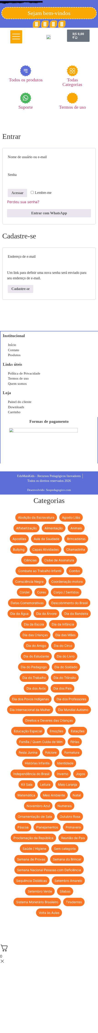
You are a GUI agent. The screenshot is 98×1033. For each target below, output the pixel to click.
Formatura (71, 752)
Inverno (62, 774)
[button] (16, 37)
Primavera (73, 827)
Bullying (19, 549)
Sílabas (65, 891)
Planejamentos (47, 827)
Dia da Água (19, 613)
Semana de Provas (31, 859)
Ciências (30, 560)
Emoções (56, 731)
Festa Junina (28, 752)
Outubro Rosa (70, 816)
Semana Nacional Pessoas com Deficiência (49, 870)
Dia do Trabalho (34, 678)
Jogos (80, 774)
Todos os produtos (26, 79)
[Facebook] (36, 24)
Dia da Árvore (46, 613)
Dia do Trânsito (65, 678)
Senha (22, 174)
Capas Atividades (45, 549)
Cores (41, 592)
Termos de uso (72, 107)
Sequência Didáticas (31, 881)
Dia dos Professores (71, 699)
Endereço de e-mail (31, 255)
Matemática (26, 795)
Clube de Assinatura (59, 560)
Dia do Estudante (36, 656)
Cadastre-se (20, 289)
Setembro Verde (40, 891)
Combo (74, 571)
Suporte (25, 107)
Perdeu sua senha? (23, 202)
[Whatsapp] (61, 24)
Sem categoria (65, 848)
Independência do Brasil (31, 774)
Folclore (51, 752)
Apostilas (19, 539)
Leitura (45, 784)
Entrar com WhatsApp (49, 213)
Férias (74, 742)
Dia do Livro (66, 656)
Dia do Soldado (65, 667)
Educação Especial (28, 731)
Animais (76, 528)
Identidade (65, 763)
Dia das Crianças (35, 635)
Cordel (24, 592)
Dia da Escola (34, 624)
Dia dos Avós (36, 688)
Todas (72, 82)
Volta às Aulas (49, 913)
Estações (77, 731)
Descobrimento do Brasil (69, 603)
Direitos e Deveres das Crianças (49, 720)
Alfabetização (26, 528)
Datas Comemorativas (27, 603)
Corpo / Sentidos (66, 592)
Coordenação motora (67, 581)
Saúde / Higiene (34, 848)
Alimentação (53, 528)
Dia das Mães (65, 635)
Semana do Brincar (67, 859)
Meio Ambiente (54, 795)
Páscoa (23, 827)
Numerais (64, 806)
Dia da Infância (63, 624)
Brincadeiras (76, 539)
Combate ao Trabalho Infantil (39, 571)
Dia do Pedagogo (34, 667)
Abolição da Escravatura (36, 517)
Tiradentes (74, 902)
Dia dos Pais (62, 688)
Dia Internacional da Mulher (30, 710)
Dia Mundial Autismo (73, 710)
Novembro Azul (38, 806)
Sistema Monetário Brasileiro (37, 902)
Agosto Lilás (71, 517)
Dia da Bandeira (76, 613)
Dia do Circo (63, 646)
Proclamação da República (33, 838)
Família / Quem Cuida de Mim (41, 742)
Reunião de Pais (73, 838)
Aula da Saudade (46, 539)
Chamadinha (75, 549)
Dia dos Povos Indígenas (30, 699)
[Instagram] (53, 24)
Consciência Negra (29, 581)
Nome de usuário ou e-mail (37, 156)
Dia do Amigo (36, 646)
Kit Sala (26, 784)
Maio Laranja (67, 784)
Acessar (17, 193)
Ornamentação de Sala (35, 816)
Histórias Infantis (37, 763)
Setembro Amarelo (68, 881)
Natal (77, 795)
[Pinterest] (45, 24)
